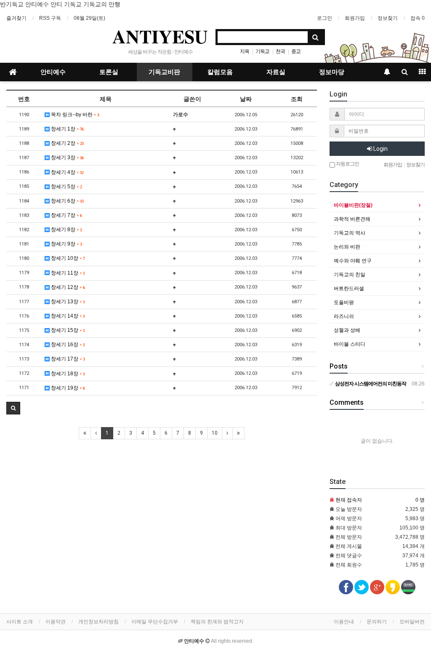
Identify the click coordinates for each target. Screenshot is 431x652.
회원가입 (355, 18)
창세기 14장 (67, 316)
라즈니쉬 (344, 316)
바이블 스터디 (349, 344)
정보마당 (331, 72)
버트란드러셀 (349, 288)
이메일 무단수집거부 (154, 622)
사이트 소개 (19, 622)
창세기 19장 (67, 388)
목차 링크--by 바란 (74, 115)
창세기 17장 (67, 359)
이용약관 (55, 622)
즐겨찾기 (16, 18)
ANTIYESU (160, 36)
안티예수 (53, 72)
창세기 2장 (66, 143)
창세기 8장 (66, 229)
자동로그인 (347, 164)
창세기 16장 (67, 344)
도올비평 (344, 302)
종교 (296, 51)
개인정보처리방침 (98, 622)
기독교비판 (164, 72)
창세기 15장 (67, 330)
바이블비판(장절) (353, 205)
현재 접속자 (348, 500)
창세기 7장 (66, 215)
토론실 (108, 72)
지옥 (244, 51)
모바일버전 (412, 622)
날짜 (246, 99)
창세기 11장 (67, 273)
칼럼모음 (220, 72)
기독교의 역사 (349, 233)
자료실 (275, 72)
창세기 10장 (67, 258)
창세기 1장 (66, 129)
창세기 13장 (67, 302)
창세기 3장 (66, 157)
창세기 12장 (67, 287)
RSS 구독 (50, 18)
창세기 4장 (66, 172)
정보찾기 (388, 18)
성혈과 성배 (347, 330)
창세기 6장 (66, 201)
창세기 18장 (67, 374)
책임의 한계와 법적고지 (217, 622)
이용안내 (344, 622)
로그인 (324, 18)
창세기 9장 (66, 244)
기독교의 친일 (349, 275)
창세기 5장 (66, 187)
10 (215, 433)
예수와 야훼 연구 (353, 261)
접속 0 (417, 18)
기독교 (262, 51)
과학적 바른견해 (352, 219)
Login (380, 148)
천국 (280, 51)
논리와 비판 (347, 247)
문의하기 (377, 622)
